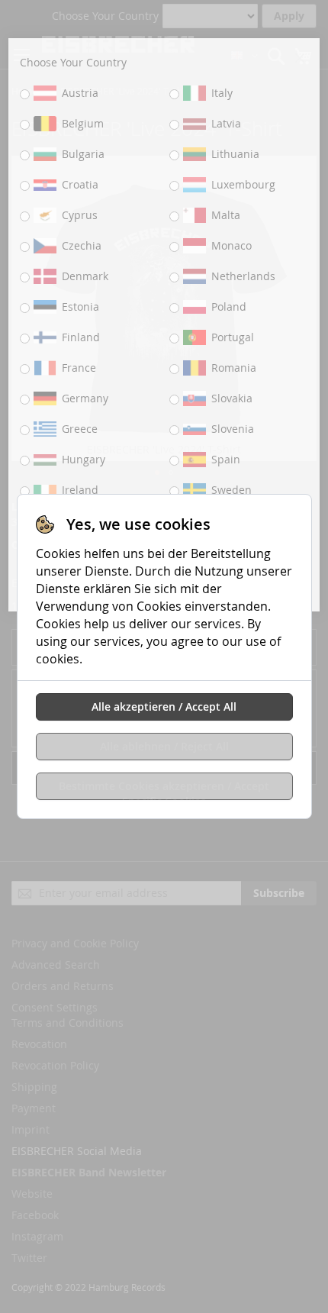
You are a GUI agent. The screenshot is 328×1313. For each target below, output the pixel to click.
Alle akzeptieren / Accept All (164, 706)
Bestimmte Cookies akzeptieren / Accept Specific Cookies (164, 789)
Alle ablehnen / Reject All (164, 746)
